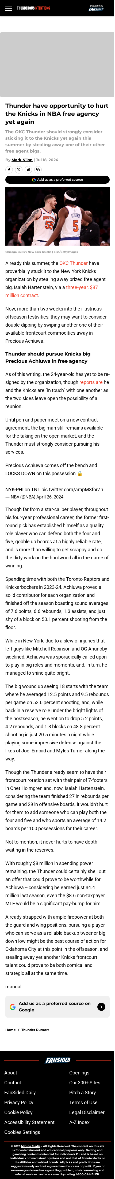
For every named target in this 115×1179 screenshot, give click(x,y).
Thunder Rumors (35, 1030)
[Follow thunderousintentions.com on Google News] (101, 1007)
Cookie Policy (18, 1112)
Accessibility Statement (29, 1122)
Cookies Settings (22, 1132)
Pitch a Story (82, 1092)
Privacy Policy (18, 1102)
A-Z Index (79, 1122)
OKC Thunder (73, 263)
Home (10, 1030)
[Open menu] (8, 8)
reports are (91, 382)
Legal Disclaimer (87, 1112)
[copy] (38, 169)
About (10, 1072)
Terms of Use (83, 1102)
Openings (79, 1072)
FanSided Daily (20, 1092)
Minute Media (30, 1146)
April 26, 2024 (49, 497)
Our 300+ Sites (84, 1082)
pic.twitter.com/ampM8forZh (72, 489)
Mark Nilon (22, 159)
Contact (12, 1082)
